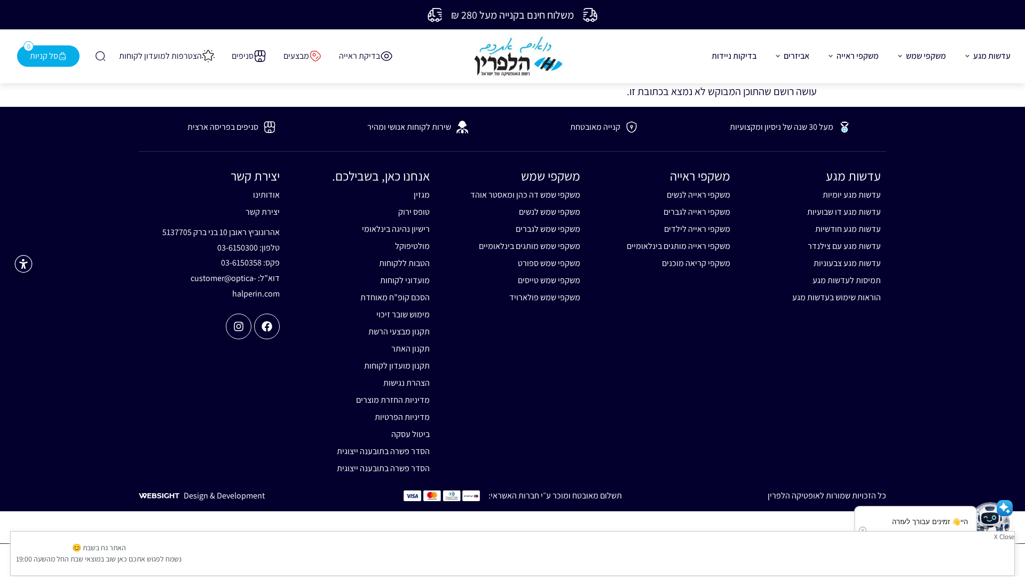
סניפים (243, 55)
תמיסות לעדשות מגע (847, 280)
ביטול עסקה (410, 434)
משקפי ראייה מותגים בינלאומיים (678, 246)
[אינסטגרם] (238, 326)
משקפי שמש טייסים (549, 280)
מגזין (422, 194)
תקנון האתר (410, 348)
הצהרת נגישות (406, 382)
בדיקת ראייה (359, 55)
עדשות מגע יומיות (852, 194)
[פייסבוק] (267, 326)
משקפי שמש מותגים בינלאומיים (529, 246)
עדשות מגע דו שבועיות (844, 211)
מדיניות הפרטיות (402, 417)
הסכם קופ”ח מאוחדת (395, 297)
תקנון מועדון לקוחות (397, 365)
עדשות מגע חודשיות (848, 229)
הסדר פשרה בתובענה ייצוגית (383, 451)
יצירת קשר (263, 211)
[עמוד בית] (518, 56)
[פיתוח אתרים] (159, 495)
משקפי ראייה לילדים (697, 229)
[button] (990, 523)
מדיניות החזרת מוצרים (393, 400)
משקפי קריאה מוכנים (696, 263)
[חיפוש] (99, 56)
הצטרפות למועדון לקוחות (160, 55)
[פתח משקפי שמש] (900, 56)
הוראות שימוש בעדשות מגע (836, 297)
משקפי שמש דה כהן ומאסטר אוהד (525, 194)
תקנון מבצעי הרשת (399, 331)
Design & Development (224, 495)
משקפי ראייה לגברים (697, 211)
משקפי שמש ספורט (549, 263)
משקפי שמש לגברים (548, 229)
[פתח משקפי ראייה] (830, 56)
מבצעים (296, 55)
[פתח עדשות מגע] (967, 56)
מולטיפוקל (412, 246)
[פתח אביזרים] (778, 56)
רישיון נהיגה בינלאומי (396, 229)
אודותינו (266, 194)
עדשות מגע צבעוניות (847, 263)
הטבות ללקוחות (404, 263)
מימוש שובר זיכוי (403, 314)
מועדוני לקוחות (405, 280)
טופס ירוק (414, 211)
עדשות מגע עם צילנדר (844, 246)
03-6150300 (237, 247)
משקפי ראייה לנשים (698, 194)
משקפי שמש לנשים (549, 211)
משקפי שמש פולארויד (544, 297)
